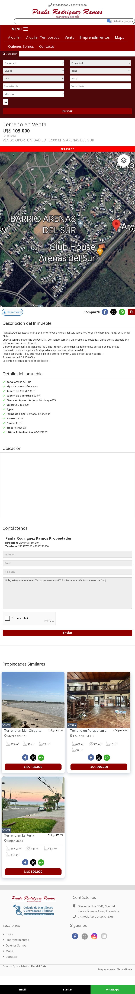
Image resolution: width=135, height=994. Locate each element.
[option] (67, 229)
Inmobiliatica (22, 966)
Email (22, 989)
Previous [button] (3, 229)
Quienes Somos (21, 46)
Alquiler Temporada (42, 37)
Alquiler (14, 37)
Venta (69, 37)
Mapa (119, 37)
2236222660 (79, 5)
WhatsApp (112, 989)
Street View (14, 312)
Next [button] (132, 229)
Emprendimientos (95, 37)
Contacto (46, 46)
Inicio (9, 934)
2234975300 (61, 5)
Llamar (67, 989)
